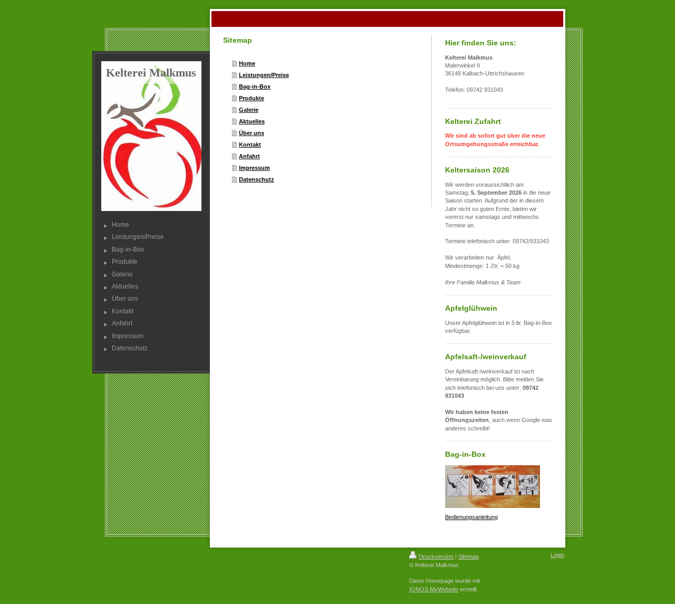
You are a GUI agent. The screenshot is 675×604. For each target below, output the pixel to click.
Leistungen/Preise (264, 75)
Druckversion (436, 556)
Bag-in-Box (255, 86)
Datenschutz (256, 179)
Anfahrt (249, 156)
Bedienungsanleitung (471, 517)
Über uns (251, 133)
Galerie (248, 110)
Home (247, 63)
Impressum (254, 168)
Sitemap (468, 556)
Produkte (251, 98)
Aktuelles (252, 121)
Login (557, 555)
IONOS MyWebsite (433, 589)
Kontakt (250, 144)
